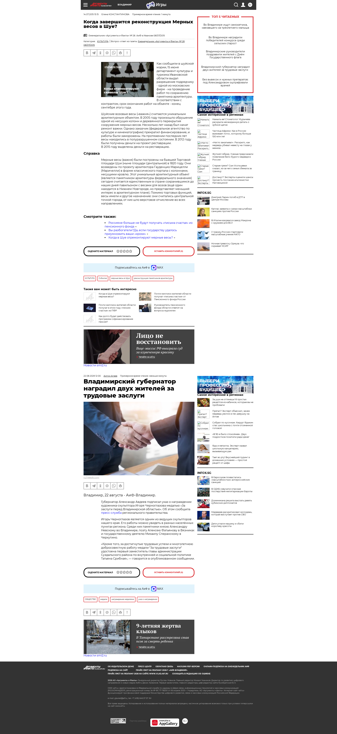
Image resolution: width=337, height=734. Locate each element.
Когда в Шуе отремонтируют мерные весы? (140, 237)
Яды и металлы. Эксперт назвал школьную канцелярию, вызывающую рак (229, 448)
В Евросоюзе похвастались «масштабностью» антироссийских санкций (230, 480)
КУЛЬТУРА (102, 41)
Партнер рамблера (138, 721)
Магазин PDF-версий (188, 666)
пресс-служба (111, 512)
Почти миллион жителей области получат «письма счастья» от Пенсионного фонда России (172, 296)
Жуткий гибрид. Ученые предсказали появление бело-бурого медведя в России (232, 157)
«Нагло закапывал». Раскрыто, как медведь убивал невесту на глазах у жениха (232, 145)
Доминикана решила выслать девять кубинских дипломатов (231, 501)
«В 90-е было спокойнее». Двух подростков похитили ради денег (230, 435)
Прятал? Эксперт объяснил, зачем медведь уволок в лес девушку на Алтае (231, 414)
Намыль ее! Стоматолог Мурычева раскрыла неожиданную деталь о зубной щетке (231, 122)
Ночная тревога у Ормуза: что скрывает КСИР (227, 244)
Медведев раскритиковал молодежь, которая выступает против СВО (231, 513)
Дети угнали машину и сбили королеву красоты (227, 525)
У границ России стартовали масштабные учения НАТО (227, 233)
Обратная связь (164, 666)
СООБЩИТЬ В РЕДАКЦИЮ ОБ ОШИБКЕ (191, 674)
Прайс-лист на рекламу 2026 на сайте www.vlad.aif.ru (138, 674)
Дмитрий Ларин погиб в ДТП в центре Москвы (228, 198)
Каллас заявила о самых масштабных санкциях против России (231, 210)
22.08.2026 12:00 (92, 376)
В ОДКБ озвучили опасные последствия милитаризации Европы (231, 490)
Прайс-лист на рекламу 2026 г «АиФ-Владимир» (161, 670)
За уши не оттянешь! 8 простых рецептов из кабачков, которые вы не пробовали (232, 402)
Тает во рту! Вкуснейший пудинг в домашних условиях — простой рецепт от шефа (231, 460)
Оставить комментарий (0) (168, 251)
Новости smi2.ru (95, 365)
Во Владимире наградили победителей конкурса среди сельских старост (225, 40)
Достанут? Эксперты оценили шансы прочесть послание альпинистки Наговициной (232, 180)
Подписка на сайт (118, 670)
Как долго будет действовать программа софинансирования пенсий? (116, 319)
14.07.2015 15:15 (91, 14)
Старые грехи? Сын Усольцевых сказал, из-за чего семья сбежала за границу (232, 168)
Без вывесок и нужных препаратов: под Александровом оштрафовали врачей (225, 82)
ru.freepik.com (91, 477)
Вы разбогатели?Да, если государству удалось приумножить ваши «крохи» (141, 232)
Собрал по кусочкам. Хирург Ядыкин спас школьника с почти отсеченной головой (232, 425)
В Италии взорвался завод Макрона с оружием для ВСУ (231, 221)
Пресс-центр (144, 666)
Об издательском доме (121, 666)
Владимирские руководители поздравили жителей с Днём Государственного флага (225, 54)
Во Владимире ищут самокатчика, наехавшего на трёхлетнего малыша (225, 26)
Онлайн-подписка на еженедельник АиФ (226, 666)
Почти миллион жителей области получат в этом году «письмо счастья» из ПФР (117, 308)
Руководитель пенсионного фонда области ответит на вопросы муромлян (169, 308)
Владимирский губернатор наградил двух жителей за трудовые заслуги (225, 68)
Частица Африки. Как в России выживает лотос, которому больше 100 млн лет (231, 134)
